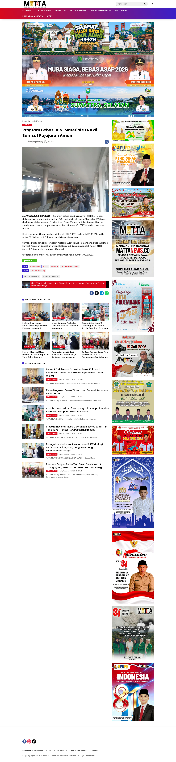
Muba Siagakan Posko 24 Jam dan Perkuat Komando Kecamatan (65, 325)
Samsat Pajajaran (71, 266)
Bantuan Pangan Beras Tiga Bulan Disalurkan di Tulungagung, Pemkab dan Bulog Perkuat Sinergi (95, 354)
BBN (46, 266)
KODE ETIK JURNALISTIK (56, 750)
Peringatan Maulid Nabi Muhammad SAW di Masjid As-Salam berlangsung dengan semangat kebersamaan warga (64, 354)
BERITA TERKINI (29, 318)
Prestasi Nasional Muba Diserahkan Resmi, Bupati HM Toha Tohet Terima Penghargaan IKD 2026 (35, 354)
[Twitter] (97, 293)
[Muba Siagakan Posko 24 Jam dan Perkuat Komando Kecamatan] (65, 312)
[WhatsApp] (107, 293)
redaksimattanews (35, 141)
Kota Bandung (39, 270)
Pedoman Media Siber (32, 750)
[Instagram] (29, 741)
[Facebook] (92, 293)
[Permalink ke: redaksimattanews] (25, 142)
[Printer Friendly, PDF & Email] (29, 260)
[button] (145, 4)
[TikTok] (34, 741)
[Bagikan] (107, 142)
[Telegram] (102, 293)
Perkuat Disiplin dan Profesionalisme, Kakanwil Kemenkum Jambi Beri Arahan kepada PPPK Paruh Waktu (35, 326)
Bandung (36, 266)
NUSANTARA (27, 125)
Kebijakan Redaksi (79, 750)
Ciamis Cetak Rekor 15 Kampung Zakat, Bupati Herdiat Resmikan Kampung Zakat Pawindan (95, 326)
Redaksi (95, 750)
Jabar (55, 266)
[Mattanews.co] (35, 3)
